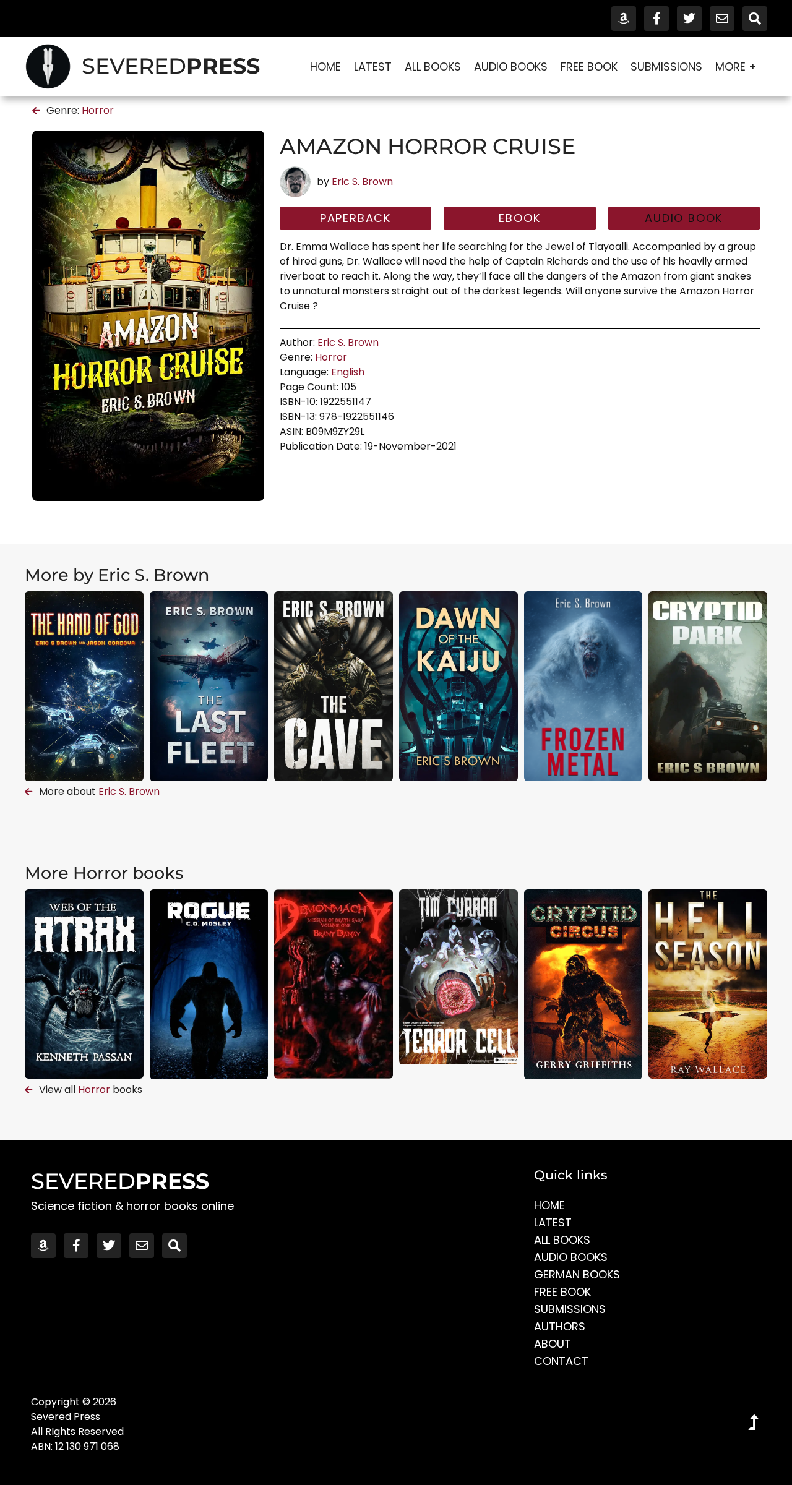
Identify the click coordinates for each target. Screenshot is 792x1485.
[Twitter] (689, 18)
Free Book (589, 66)
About (552, 1343)
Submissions (666, 66)
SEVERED (171, 66)
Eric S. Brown (362, 181)
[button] (684, 218)
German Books (577, 1274)
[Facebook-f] (656, 18)
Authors (559, 1326)
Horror (98, 110)
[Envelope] (722, 18)
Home (325, 66)
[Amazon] (623, 18)
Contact (561, 1361)
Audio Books (511, 66)
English (347, 372)
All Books (433, 66)
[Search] (754, 18)
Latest (373, 66)
